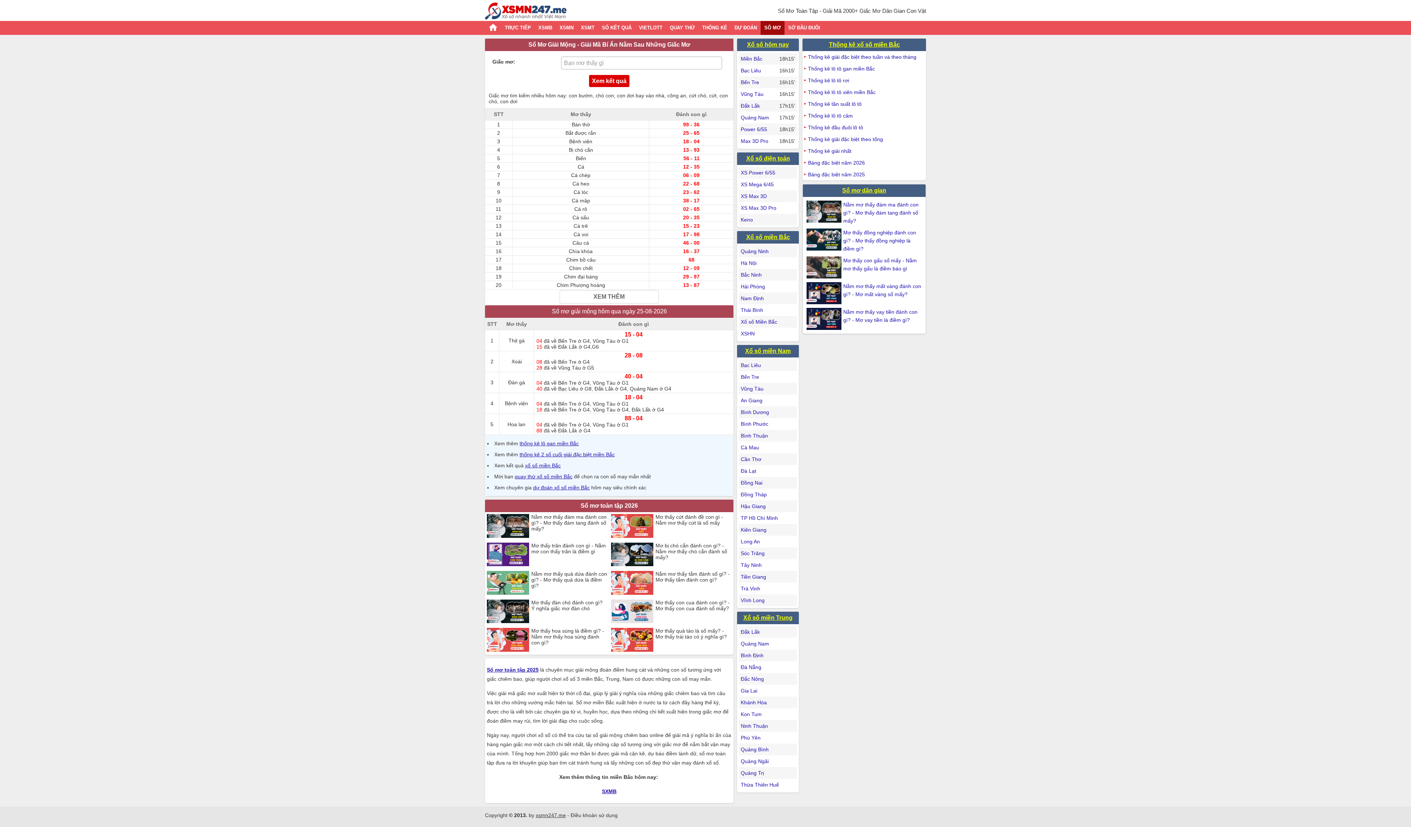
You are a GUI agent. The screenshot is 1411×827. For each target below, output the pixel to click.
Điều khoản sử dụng (594, 815)
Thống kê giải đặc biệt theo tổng (845, 139)
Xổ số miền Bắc (768, 237)
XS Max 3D (754, 196)
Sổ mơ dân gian (864, 190)
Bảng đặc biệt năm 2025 (836, 174)
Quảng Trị (752, 773)
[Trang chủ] (526, 12)
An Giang (751, 400)
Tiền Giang (753, 577)
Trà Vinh (750, 589)
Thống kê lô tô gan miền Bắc (841, 69)
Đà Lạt (748, 471)
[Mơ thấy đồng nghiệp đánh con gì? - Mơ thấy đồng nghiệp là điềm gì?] (825, 240)
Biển (581, 158)
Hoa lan (516, 424)
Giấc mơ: (503, 62)
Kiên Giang (753, 530)
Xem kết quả (609, 81)
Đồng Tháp (754, 494)
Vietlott (651, 27)
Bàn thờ (581, 124)
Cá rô (580, 209)
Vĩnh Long (753, 600)
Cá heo (580, 184)
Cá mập (581, 201)
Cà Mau (750, 447)
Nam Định (752, 298)
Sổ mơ (772, 27)
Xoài (516, 361)
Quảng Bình (755, 749)
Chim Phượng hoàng (581, 285)
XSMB (545, 27)
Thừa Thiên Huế (760, 785)
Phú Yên (751, 738)
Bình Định (752, 655)
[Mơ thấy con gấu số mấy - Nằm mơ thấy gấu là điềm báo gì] (825, 267)
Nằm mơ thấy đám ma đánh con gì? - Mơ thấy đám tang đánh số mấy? (881, 213)
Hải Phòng (753, 287)
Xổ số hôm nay (768, 45)
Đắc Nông (752, 679)
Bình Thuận (754, 436)
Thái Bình (752, 310)
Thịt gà (517, 341)
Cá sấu (580, 217)
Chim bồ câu (581, 260)
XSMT (588, 27)
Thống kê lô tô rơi (828, 80)
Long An (750, 541)
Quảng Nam (755, 118)
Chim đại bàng (581, 277)
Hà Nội (749, 263)
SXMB (609, 791)
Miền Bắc (751, 59)
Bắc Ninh (751, 275)
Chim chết (581, 268)
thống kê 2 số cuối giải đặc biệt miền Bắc (567, 454)
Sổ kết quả (617, 27)
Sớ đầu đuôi (804, 27)
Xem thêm (609, 297)
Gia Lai (749, 691)
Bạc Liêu (751, 70)
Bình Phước (754, 424)
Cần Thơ (751, 459)
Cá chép (580, 175)
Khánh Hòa (754, 702)
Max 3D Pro (754, 141)
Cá (581, 167)
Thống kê (714, 27)
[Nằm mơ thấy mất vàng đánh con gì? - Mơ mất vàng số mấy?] (825, 293)
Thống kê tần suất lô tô (835, 104)
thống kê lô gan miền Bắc (549, 443)
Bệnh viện (580, 141)
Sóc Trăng (753, 553)
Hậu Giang (753, 506)
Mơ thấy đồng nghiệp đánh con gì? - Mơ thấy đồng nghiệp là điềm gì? (879, 241)
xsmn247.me (551, 815)
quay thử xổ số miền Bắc (543, 476)
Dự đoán (746, 27)
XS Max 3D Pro (758, 208)
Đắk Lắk (750, 106)
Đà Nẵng (751, 667)
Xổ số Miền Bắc (759, 322)
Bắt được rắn (581, 133)
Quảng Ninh (755, 251)
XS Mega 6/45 (757, 184)
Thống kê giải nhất (829, 151)
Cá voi (581, 234)
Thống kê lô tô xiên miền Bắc (842, 92)
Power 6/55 (754, 129)
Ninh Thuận (754, 726)
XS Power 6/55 (758, 173)
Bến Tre (750, 82)
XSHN (748, 334)
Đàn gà (516, 382)
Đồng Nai (751, 483)
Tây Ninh (751, 565)
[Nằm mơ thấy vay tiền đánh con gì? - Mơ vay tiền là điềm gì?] (825, 319)
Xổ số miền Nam (768, 351)
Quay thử (682, 27)
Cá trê (581, 226)
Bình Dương (755, 412)
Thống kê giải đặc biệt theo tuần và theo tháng (862, 57)
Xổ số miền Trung (768, 618)
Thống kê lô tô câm (830, 116)
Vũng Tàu (752, 94)
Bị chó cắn (581, 150)
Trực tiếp (518, 27)
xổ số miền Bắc (543, 465)
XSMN (567, 27)
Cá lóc (581, 192)
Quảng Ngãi (755, 761)
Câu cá (580, 243)
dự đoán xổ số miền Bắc (561, 487)
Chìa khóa (581, 251)
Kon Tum (751, 714)
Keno (747, 220)
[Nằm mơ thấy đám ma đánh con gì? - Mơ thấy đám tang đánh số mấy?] (825, 212)
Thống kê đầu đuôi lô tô (835, 127)
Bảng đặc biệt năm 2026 (836, 163)
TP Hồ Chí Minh (759, 518)
